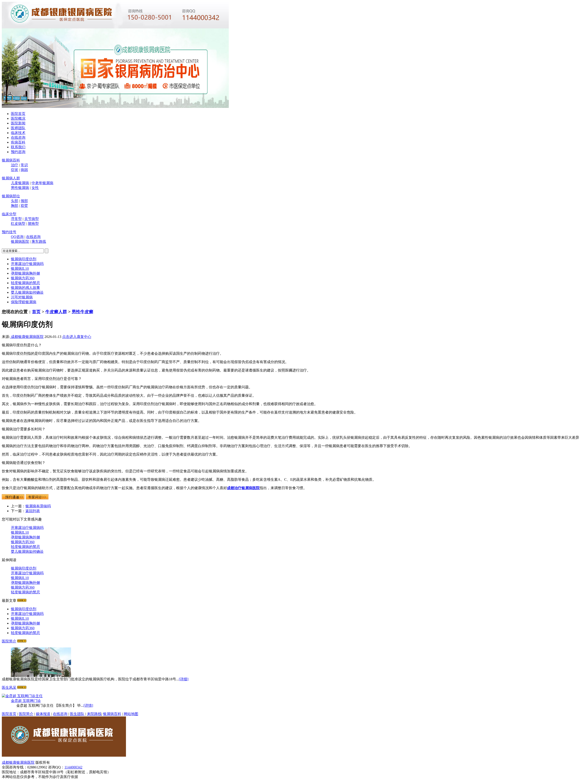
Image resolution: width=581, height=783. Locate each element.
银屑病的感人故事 (25, 288)
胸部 (14, 206)
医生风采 (9, 687)
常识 (24, 165)
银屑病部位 (11, 196)
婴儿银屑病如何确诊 (27, 292)
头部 (14, 201)
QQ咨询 (17, 237)
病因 (24, 170)
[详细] (183, 679)
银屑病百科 (11, 160)
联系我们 (18, 147)
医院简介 (9, 641)
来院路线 (94, 714)
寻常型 (16, 219)
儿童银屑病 (20, 183)
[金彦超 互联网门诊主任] (22, 696)
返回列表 (32, 511)
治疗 (14, 165)
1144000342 (73, 767)
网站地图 (131, 714)
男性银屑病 (20, 188)
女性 (35, 188)
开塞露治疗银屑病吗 (27, 264)
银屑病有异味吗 (38, 506)
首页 (36, 311)
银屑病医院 (20, 241)
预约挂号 (9, 232)
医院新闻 (18, 123)
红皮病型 (18, 223)
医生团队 (77, 714)
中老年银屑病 (42, 183)
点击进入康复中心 (76, 337)
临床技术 (18, 133)
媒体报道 (43, 714)
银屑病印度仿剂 (23, 259)
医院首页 (18, 114)
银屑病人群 (11, 178)
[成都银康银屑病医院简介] (21, 641)
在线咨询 (18, 137)
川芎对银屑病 (22, 297)
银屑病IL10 (20, 268)
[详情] (88, 705)
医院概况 (18, 118)
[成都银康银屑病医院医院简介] (64, 755)
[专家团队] (21, 687)
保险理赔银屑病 (23, 302)
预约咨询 (18, 152)
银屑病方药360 (22, 278)
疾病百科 (18, 142)
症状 (14, 170)
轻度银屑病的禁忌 (25, 283)
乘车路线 (39, 241)
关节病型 (31, 219)
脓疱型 (33, 223)
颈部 (24, 201)
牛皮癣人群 (56, 311)
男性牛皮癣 (82, 311)
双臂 (24, 206)
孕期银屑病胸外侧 (25, 273)
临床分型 (9, 214)
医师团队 (18, 128)
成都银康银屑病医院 (27, 337)
